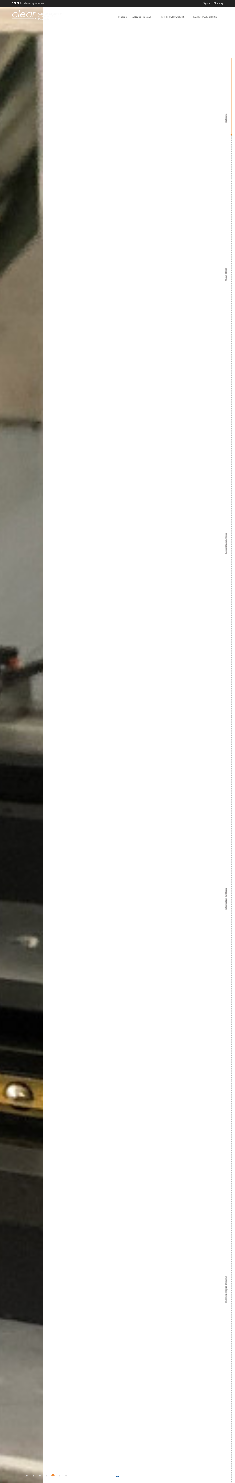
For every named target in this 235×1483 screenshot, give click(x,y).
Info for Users (173, 17)
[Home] (24, 14)
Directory (218, 3)
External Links (205, 17)
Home (122, 17)
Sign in (207, 3)
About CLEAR (142, 17)
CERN (28, 3)
